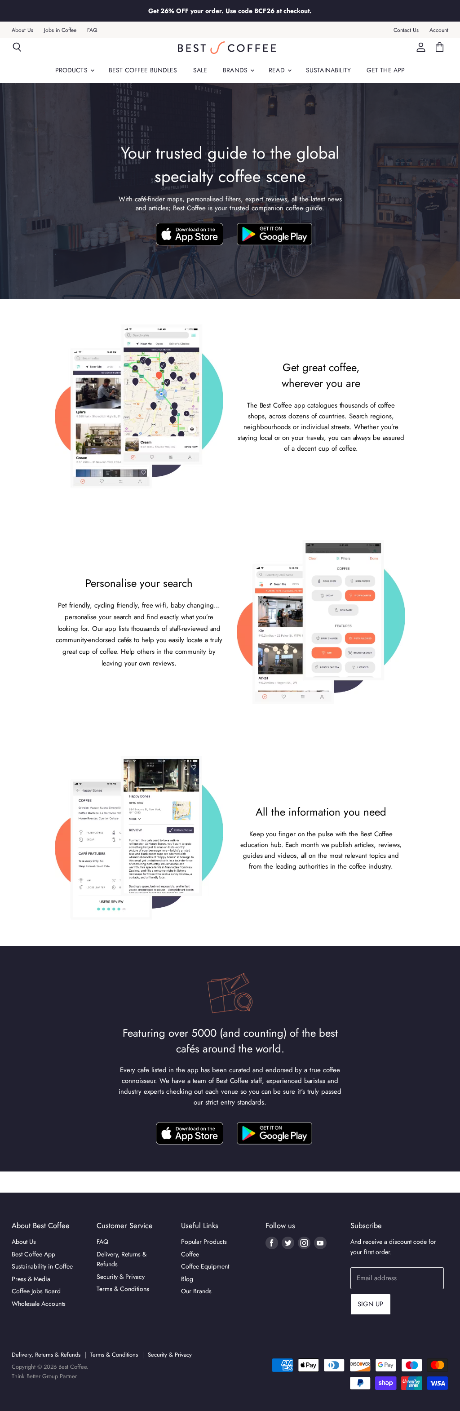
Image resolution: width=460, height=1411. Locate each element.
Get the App (386, 70)
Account (438, 30)
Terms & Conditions (123, 1288)
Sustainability (328, 70)
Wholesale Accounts (39, 1303)
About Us (22, 30)
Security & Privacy (121, 1276)
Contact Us (406, 30)
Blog (187, 1278)
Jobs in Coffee (60, 30)
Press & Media (31, 1278)
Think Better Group (35, 1376)
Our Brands (196, 1291)
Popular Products (204, 1241)
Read (278, 70)
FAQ (92, 30)
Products (72, 70)
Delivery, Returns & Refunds (46, 1354)
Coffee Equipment (205, 1266)
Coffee (190, 1254)
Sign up (371, 1304)
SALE (200, 70)
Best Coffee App (33, 1254)
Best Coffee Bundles (143, 70)
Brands (236, 70)
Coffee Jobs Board (36, 1291)
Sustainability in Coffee (42, 1266)
